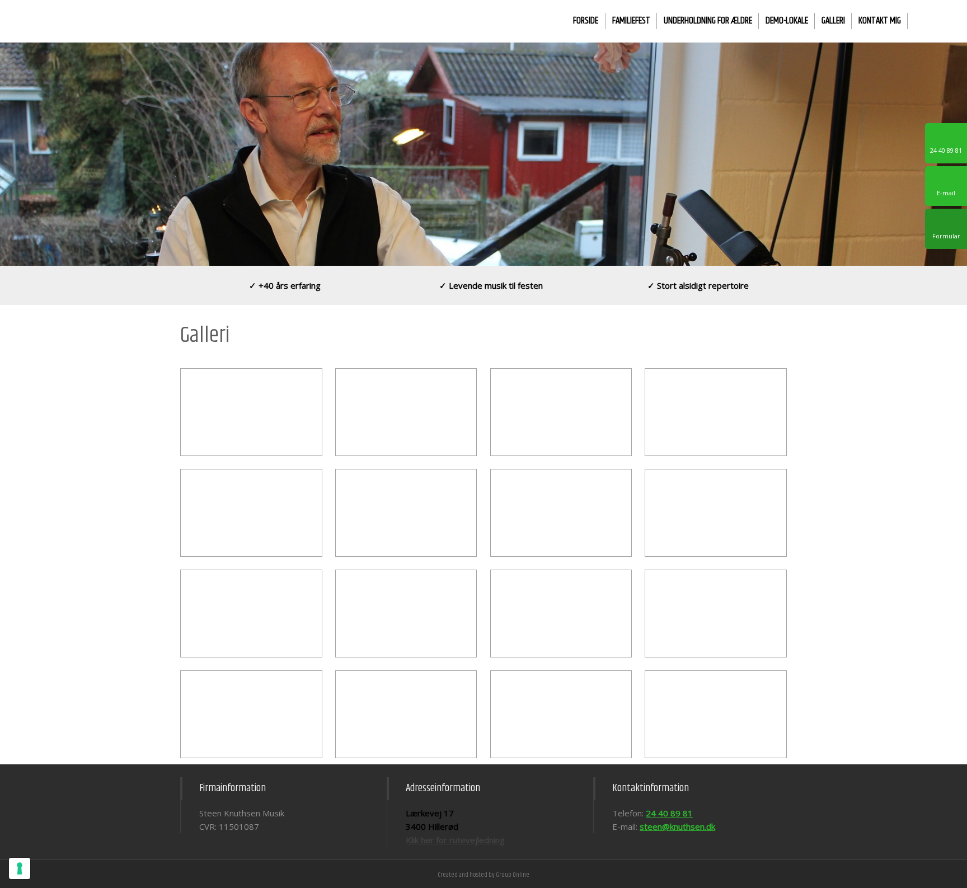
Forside (585, 20)
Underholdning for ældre (708, 20)
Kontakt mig (879, 20)
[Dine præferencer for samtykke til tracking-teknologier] (19, 868)
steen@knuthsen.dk (677, 826)
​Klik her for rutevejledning (455, 839)
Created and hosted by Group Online (483, 875)
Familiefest (631, 20)
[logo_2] (121, 18)
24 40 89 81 (669, 813)
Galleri (833, 20)
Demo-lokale (787, 20)
